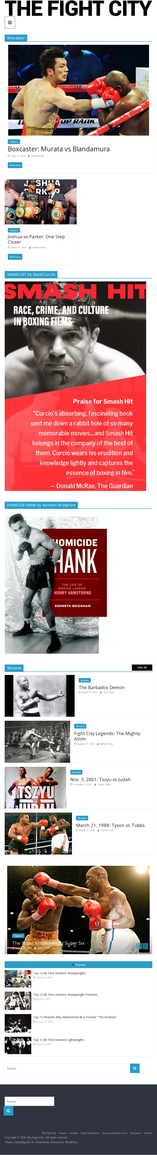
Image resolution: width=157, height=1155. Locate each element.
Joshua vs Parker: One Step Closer (36, 239)
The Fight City (49, 1131)
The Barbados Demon (102, 687)
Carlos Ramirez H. (47, 946)
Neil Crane (109, 692)
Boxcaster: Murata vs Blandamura (59, 148)
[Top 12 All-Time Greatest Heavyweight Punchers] (19, 990)
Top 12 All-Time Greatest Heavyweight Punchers (65, 993)
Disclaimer (135, 1131)
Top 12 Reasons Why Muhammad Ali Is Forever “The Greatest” (75, 1016)
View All (142, 667)
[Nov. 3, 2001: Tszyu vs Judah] (35, 769)
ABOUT (148, 1131)
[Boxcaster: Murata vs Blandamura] (78, 47)
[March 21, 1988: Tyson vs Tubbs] (38, 815)
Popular (80, 963)
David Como (107, 830)
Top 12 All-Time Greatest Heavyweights (59, 972)
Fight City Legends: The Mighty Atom (107, 736)
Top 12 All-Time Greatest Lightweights (58, 1038)
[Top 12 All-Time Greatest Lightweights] (19, 1035)
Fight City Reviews (90, 1131)
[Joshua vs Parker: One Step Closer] (41, 182)
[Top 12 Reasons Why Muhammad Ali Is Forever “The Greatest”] (19, 1013)
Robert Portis (37, 155)
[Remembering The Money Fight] (78, 868)
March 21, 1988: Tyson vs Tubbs (110, 825)
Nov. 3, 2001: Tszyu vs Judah (100, 779)
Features (14, 141)
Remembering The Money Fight (45, 941)
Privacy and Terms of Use (115, 1131)
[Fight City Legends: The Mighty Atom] (37, 723)
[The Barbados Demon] (40, 677)
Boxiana (85, 680)
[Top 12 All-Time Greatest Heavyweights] (19, 969)
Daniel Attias (104, 784)
